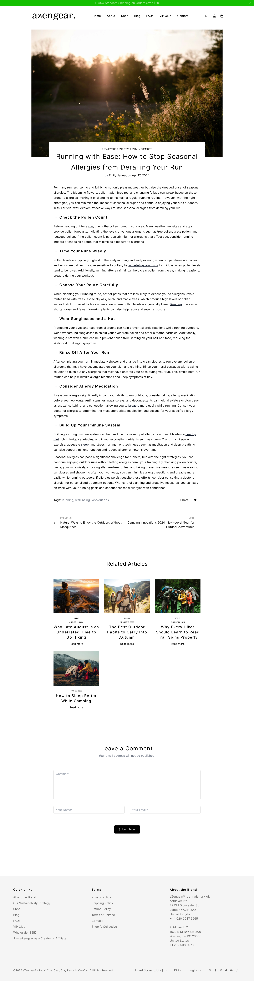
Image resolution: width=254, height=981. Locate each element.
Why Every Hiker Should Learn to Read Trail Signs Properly (178, 632)
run (90, 226)
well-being (82, 500)
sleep (85, 444)
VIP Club (165, 16)
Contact (182, 16)
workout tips (100, 500)
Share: (184, 500)
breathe (133, 405)
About (111, 16)
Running (176, 304)
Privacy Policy (101, 897)
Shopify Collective (104, 926)
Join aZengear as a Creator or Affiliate (39, 938)
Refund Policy (101, 909)
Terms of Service (103, 915)
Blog (137, 16)
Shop (124, 16)
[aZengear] (53, 15)
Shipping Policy (102, 903)
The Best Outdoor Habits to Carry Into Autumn (127, 632)
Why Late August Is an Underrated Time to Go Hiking (76, 632)
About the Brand (24, 897)
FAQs (149, 16)
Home (96, 16)
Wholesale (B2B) (24, 932)
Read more (76, 643)
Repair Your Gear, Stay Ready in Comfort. (127, 149)
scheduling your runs (143, 265)
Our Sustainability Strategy (31, 903)
